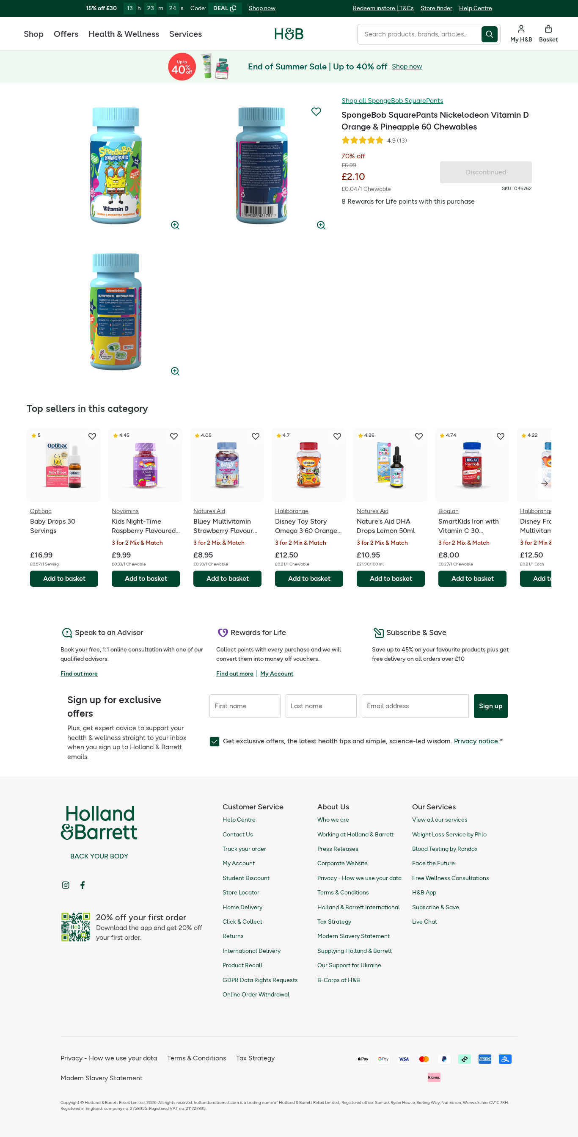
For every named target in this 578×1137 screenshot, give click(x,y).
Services (185, 34)
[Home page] (289, 34)
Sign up (491, 706)
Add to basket (64, 578)
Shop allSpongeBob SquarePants (392, 101)
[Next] (544, 483)
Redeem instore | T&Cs (383, 8)
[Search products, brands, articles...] (491, 34)
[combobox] (419, 34)
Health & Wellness (123, 34)
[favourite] (92, 436)
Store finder (436, 8)
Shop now (262, 8)
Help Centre (475, 8)
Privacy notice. (477, 741)
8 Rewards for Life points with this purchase (408, 201)
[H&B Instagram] (66, 885)
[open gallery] (116, 166)
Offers (66, 34)
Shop (34, 34)
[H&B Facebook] (82, 885)
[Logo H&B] (289, 37)
